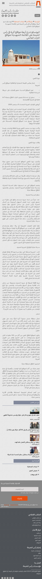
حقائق (39, 553)
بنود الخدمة (6, 504)
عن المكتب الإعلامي (36, 518)
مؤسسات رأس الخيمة (32, 566)
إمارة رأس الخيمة (34, 547)
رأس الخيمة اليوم (37, 555)
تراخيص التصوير (37, 558)
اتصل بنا (37, 563)
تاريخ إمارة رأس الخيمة (36, 551)
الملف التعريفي (37, 538)
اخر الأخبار (39, 533)
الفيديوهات (38, 542)
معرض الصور (38, 540)
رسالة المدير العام (37, 522)
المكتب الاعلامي (34, 514)
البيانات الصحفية (37, 535)
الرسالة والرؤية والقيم (36, 525)
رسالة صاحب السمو (36, 520)
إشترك (19, 498)
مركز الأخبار (36, 530)
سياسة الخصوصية (14, 504)
